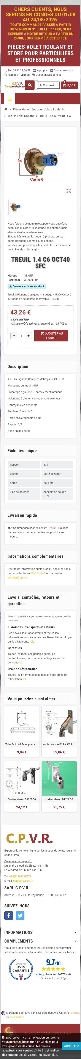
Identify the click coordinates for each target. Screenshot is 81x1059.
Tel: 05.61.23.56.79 (17, 70)
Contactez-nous (63, 70)
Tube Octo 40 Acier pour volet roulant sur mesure (21, 744)
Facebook (8, 915)
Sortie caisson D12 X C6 (22, 799)
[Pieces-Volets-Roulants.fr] (17, 84)
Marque (12, 275)
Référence (14, 279)
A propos (42, 70)
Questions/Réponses (47, 74)
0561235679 (38, 573)
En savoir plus (47, 1054)
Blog (25, 74)
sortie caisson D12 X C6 (59, 799)
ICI (31, 641)
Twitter (20, 915)
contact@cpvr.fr (17, 577)
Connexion (48, 85)
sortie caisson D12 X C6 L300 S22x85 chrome (59, 744)
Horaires (11, 74)
